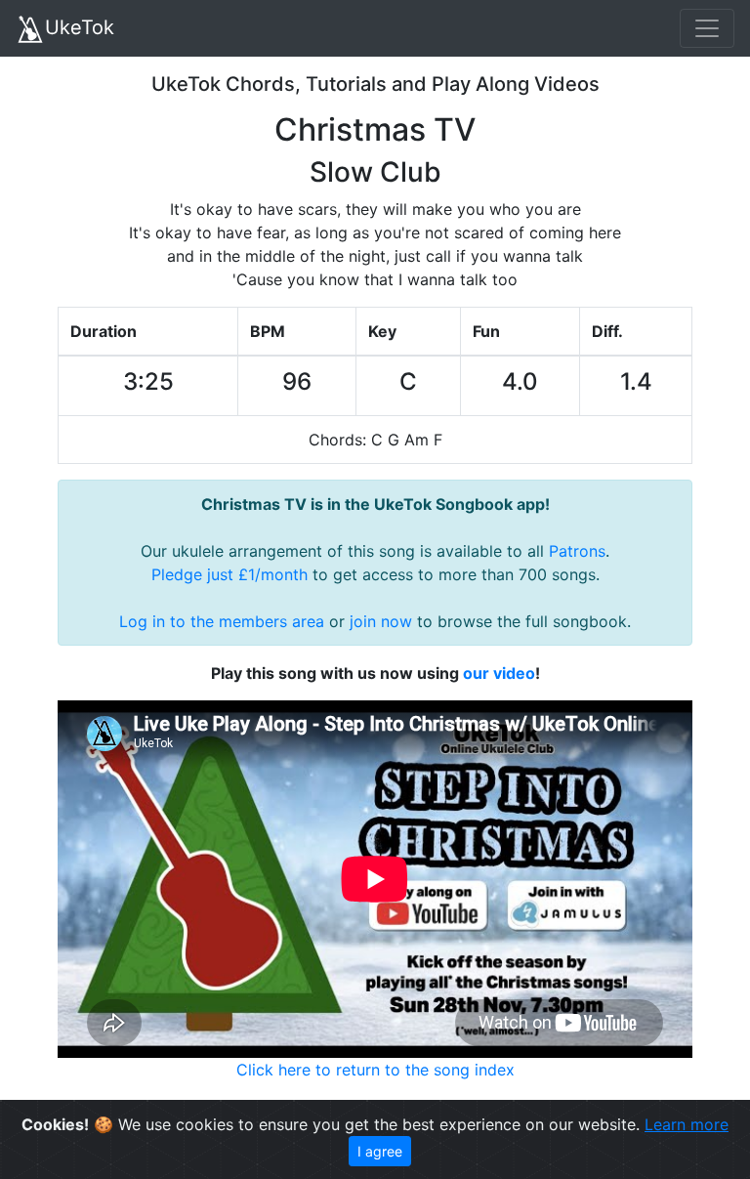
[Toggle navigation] (707, 28)
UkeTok (79, 27)
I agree (379, 1151)
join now (381, 621)
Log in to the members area (221, 621)
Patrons (577, 551)
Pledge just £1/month (229, 574)
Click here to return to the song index (375, 1069)
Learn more (687, 1124)
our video (499, 673)
